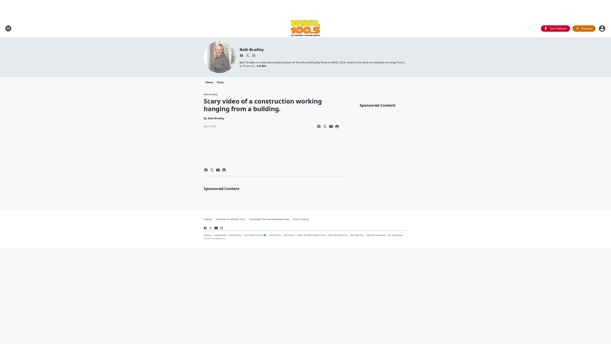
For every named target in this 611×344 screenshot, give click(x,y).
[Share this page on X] (325, 126)
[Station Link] (305, 28)
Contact (208, 219)
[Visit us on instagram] (254, 55)
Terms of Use (275, 235)
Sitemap (207, 235)
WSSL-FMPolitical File (337, 235)
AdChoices (288, 235)
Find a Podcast (301, 219)
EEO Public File (356, 235)
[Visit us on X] (247, 55)
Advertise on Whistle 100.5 (230, 219)
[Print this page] (337, 126)
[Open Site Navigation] (8, 28)
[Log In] (602, 28)
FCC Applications (395, 235)
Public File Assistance (375, 235)
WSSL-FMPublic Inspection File (311, 235)
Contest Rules (220, 235)
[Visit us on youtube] (216, 228)
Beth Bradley (252, 49)
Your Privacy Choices (253, 235)
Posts (220, 82)
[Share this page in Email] (331, 126)
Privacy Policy (235, 235)
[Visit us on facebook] (241, 55)
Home (209, 82)
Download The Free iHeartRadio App (269, 219)
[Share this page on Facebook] (319, 126)
